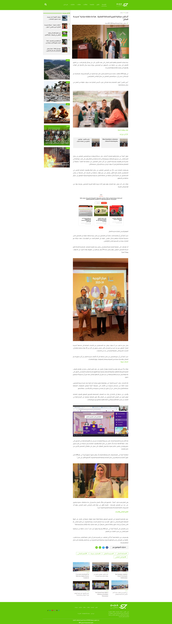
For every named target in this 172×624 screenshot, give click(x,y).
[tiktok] (47, 610)
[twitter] (103, 547)
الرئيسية (104, 4)
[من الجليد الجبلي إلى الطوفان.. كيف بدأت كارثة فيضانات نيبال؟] (57, 69)
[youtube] (52, 610)
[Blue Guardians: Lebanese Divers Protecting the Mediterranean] (124, 142)
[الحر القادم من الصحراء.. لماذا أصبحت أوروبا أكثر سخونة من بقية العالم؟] (64, 41)
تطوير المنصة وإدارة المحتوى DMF (86, 622)
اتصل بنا (79, 613)
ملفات (79, 4)
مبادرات (72, 4)
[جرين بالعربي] (122, 4)
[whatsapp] (100, 547)
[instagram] (96, 547)
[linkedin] (50, 610)
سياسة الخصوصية (86, 613)
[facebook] (107, 547)
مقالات (85, 4)
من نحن (65, 4)
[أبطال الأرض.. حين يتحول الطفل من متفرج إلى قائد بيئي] (57, 113)
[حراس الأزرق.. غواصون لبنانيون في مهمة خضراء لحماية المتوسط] (96, 142)
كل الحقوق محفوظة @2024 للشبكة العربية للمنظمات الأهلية (86, 620)
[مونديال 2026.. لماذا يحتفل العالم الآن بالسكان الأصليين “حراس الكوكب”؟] (64, 49)
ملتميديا (92, 4)
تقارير (98, 4)
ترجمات (76, 607)
